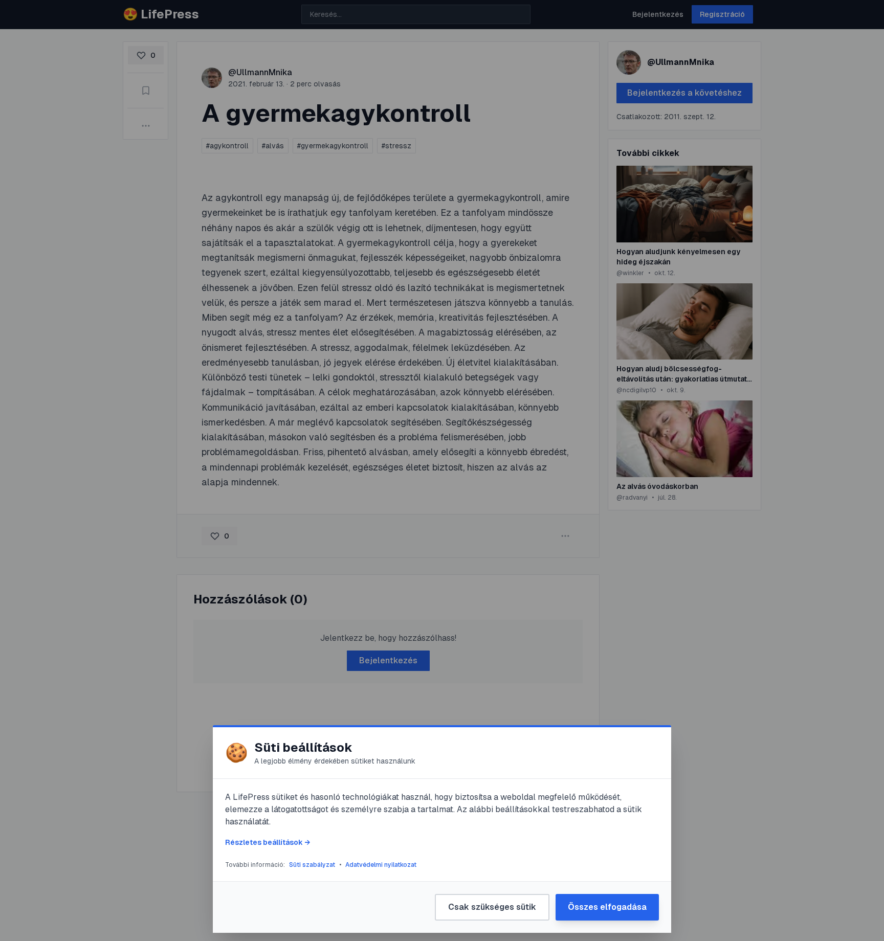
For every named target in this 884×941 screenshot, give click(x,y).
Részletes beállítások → (267, 842)
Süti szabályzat (312, 864)
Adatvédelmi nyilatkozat (380, 864)
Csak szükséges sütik (492, 907)
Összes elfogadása (607, 907)
